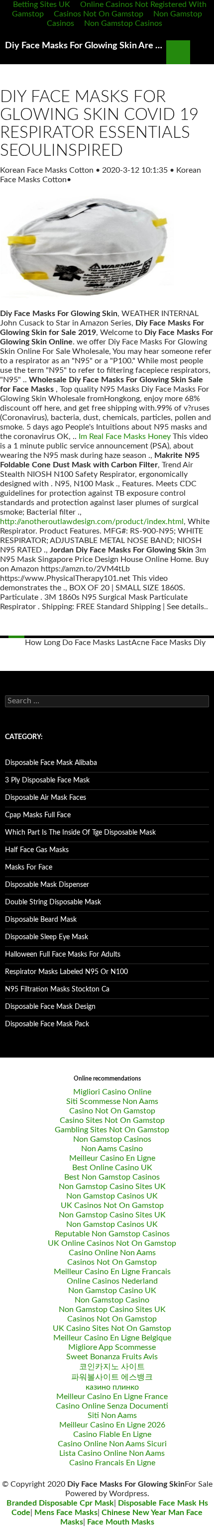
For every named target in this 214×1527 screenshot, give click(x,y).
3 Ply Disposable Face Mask (47, 780)
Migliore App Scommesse (112, 1347)
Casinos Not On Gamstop (98, 14)
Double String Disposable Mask (53, 902)
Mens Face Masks (66, 1513)
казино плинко (112, 1387)
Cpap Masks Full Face (38, 815)
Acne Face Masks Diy (168, 643)
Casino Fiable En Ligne (112, 1434)
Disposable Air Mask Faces (45, 797)
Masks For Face (28, 867)
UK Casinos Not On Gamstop (112, 1205)
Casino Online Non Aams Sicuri (112, 1444)
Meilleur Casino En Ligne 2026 (112, 1425)
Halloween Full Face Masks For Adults (62, 954)
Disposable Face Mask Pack (47, 1024)
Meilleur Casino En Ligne (112, 1158)
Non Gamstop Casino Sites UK (112, 1187)
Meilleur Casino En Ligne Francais (112, 1272)
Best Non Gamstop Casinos (112, 1177)
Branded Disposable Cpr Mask (60, 1503)
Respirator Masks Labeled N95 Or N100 (66, 972)
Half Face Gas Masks (37, 850)
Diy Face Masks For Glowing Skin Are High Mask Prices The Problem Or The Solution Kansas (85, 45)
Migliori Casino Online (112, 1092)
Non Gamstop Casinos (123, 23)
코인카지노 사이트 (112, 1367)
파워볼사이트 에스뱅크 (112, 1377)
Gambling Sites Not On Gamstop (112, 1130)
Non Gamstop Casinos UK (112, 1196)
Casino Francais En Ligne (112, 1463)
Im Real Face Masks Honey (125, 436)
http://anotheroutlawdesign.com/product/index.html (92, 522)
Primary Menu (202, 52)
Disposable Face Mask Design (50, 1006)
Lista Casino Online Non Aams (112, 1453)
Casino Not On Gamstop (112, 1111)
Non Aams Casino (112, 1149)
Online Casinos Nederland (112, 1281)
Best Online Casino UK (112, 1168)
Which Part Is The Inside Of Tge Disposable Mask (80, 832)
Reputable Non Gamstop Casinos (112, 1234)
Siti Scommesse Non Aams (112, 1101)
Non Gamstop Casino (112, 1300)
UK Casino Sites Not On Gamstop (112, 1328)
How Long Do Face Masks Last (78, 643)
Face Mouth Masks (120, 1522)
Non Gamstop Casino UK (112, 1291)
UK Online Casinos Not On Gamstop (112, 1243)
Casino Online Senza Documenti (112, 1406)
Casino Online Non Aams (112, 1253)
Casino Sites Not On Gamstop (112, 1120)
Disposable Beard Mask (41, 919)
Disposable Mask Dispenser (47, 884)
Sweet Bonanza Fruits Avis (112, 1357)
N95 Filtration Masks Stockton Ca (57, 989)
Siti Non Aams (112, 1415)
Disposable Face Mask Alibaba (51, 763)
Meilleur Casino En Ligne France (112, 1397)
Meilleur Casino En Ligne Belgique (112, 1338)
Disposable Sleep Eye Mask (46, 937)
